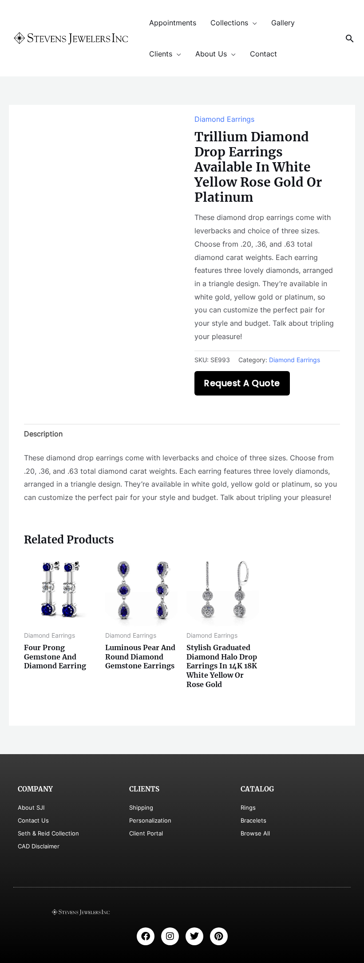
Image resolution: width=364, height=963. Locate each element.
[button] (349, 38)
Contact (263, 53)
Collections (229, 22)
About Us (211, 53)
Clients (160, 53)
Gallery (283, 22)
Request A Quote (242, 383)
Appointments (172, 22)
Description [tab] (43, 433)
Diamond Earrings (224, 119)
